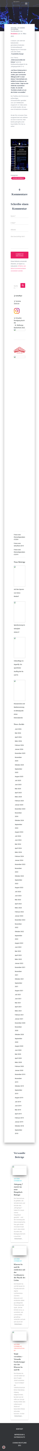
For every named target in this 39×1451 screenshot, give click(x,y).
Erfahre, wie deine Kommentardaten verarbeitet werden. (18, 268)
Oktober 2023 (19, 876)
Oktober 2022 (19, 931)
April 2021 (18, 1007)
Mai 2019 (18, 1110)
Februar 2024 (19, 856)
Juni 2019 (18, 1106)
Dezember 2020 (20, 1023)
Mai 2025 (18, 788)
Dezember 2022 (20, 920)
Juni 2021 (18, 998)
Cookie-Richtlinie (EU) (20, 1444)
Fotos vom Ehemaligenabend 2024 (19, 537)
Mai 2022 (18, 951)
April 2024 (18, 848)
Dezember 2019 (20, 1074)
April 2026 (18, 737)
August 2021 (19, 990)
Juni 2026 (18, 729)
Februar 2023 (19, 912)
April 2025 (18, 792)
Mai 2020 (18, 1054)
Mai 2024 (18, 844)
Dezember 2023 (20, 864)
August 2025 (19, 776)
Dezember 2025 (20, 753)
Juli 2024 (18, 836)
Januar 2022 (19, 963)
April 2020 (18, 1058)
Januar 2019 (19, 1122)
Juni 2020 (18, 1050)
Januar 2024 (19, 860)
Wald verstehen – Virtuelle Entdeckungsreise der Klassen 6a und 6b (19, 1362)
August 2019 (19, 1097)
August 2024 (19, 832)
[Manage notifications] (3, 1447)
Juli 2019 (18, 1102)
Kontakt (19, 1429)
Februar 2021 (19, 1015)
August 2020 (19, 1046)
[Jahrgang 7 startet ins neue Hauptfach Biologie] (19, 1170)
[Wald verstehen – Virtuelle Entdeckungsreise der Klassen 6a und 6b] (19, 1336)
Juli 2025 (18, 780)
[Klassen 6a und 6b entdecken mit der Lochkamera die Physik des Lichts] (19, 1250)
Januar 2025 (19, 805)
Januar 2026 (19, 749)
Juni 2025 (18, 784)
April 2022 (18, 955)
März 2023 (18, 908)
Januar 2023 (19, 916)
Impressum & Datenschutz (19, 1436)
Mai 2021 (18, 1003)
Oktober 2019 (19, 1086)
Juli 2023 (18, 891)
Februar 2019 (19, 1118)
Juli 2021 (18, 994)
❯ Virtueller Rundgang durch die (19, 320)
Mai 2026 (18, 733)
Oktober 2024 (19, 820)
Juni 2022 (18, 947)
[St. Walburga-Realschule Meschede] (17, 3)
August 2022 (19, 943)
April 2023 (18, 904)
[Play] (19, 143)
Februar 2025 (19, 801)
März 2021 (18, 1011)
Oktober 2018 (19, 1126)
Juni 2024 (18, 840)
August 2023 (19, 887)
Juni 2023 (18, 896)
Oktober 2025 (19, 765)
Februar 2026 (19, 745)
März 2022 (18, 959)
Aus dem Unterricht (18, 178)
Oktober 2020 (19, 1034)
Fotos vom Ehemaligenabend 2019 (19, 552)
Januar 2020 (19, 1070)
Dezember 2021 (20, 967)
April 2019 (18, 1114)
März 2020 (18, 1062)
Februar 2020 (19, 1066)
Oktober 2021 (19, 979)
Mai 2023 (18, 900)
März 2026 (18, 741)
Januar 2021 (19, 1019)
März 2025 (18, 797)
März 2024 (18, 852)
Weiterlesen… (18, 1239)
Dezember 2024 (20, 809)
